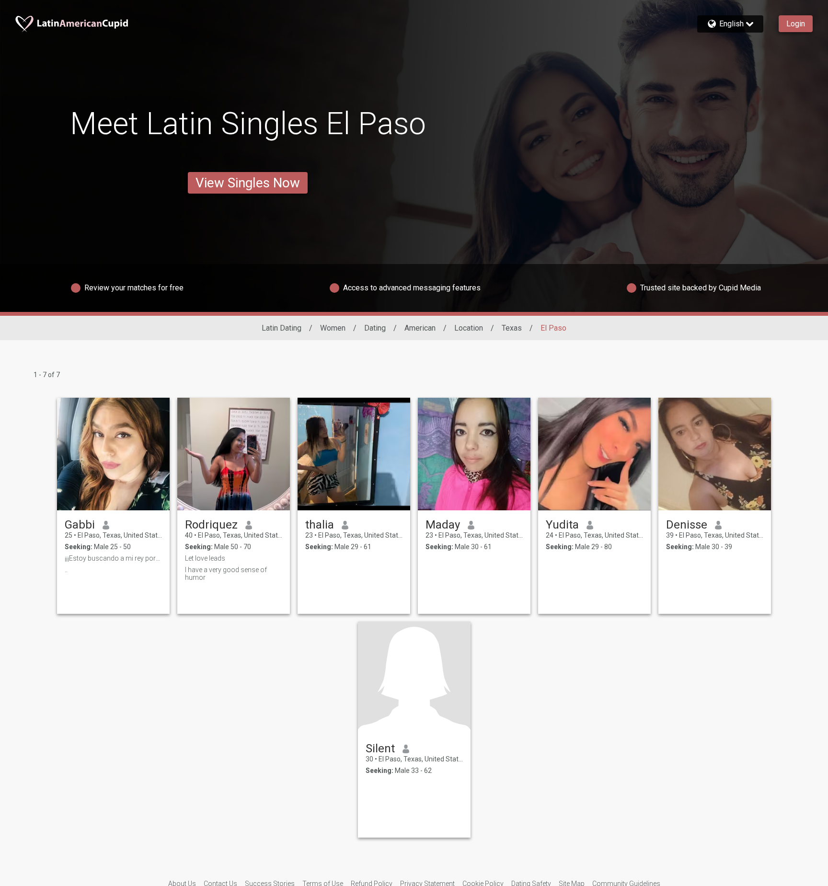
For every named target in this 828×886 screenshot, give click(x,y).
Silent (380, 748)
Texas (512, 328)
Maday (443, 524)
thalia (319, 524)
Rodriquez (211, 524)
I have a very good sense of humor (226, 573)
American (420, 328)
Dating (375, 328)
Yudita (562, 524)
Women (332, 328)
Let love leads (205, 558)
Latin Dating (281, 328)
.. (66, 570)
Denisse (686, 524)
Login (795, 23)
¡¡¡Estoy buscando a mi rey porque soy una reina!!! (113, 558)
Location (468, 328)
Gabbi (80, 524)
